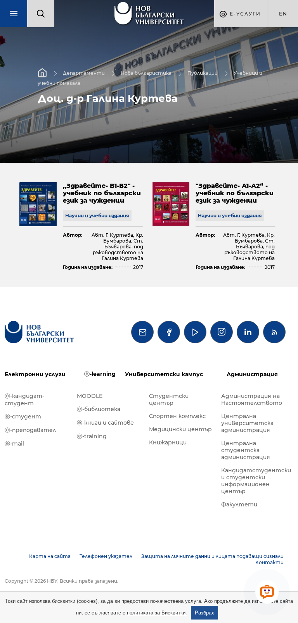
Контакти (269, 562)
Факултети (239, 504)
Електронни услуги (35, 374)
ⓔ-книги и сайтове (105, 422)
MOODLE (89, 395)
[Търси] (40, 13)
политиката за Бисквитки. (157, 613)
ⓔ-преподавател (30, 430)
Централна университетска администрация (247, 423)
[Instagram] (221, 332)
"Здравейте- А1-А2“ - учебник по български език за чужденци (235, 193)
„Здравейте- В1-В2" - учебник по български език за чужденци (102, 193)
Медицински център (180, 429)
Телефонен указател (106, 556)
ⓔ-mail (14, 443)
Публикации (202, 73)
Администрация (252, 374)
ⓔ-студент (23, 416)
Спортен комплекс (177, 416)
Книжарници (168, 442)
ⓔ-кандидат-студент (24, 399)
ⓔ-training (92, 436)
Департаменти (84, 73)
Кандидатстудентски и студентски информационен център (253, 481)
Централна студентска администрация (245, 450)
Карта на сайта (50, 556)
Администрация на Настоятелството (251, 399)
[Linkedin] (248, 332)
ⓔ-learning (100, 373)
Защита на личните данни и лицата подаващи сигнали (212, 556)
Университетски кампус (164, 374)
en (283, 14)
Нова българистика (146, 73)
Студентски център (169, 399)
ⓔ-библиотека (98, 409)
